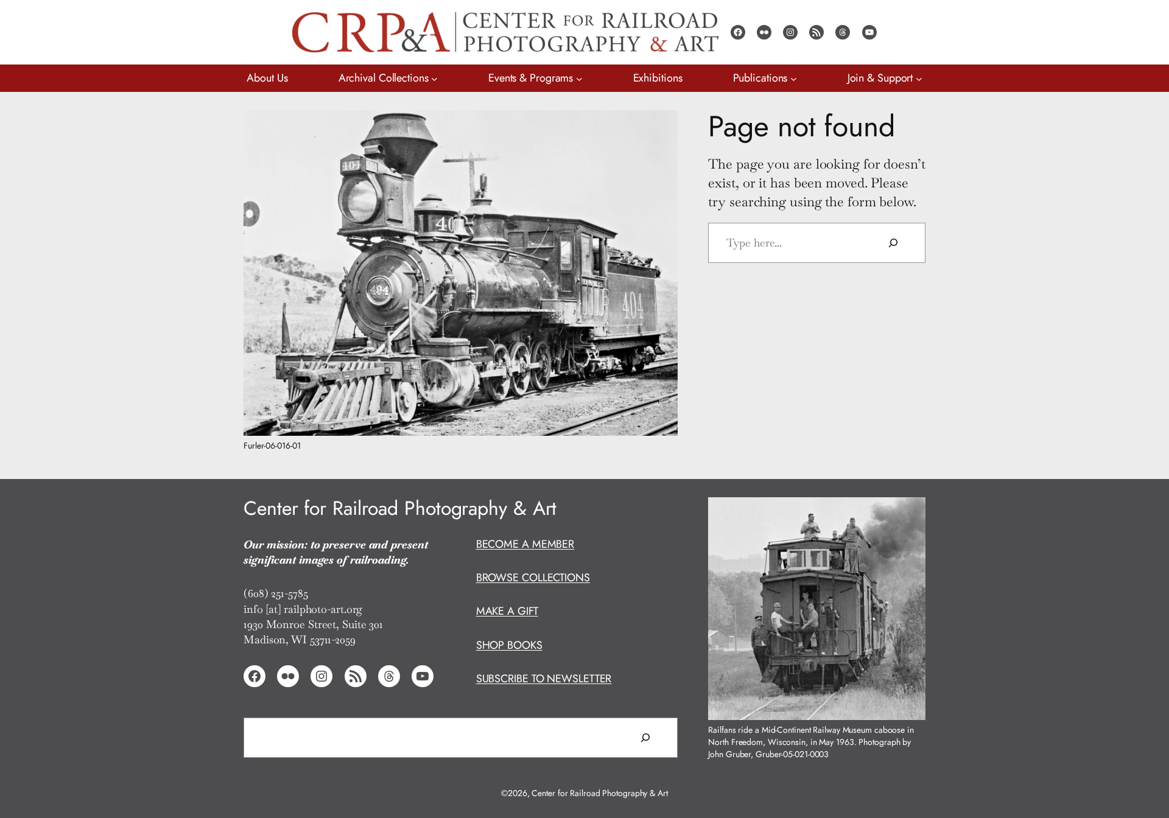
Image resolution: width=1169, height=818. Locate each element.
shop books (509, 645)
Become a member (525, 544)
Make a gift (507, 611)
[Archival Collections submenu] (434, 78)
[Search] (893, 243)
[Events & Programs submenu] (579, 78)
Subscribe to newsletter (544, 679)
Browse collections (533, 578)
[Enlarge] (662, 126)
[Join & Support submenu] (919, 78)
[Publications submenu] (793, 78)
